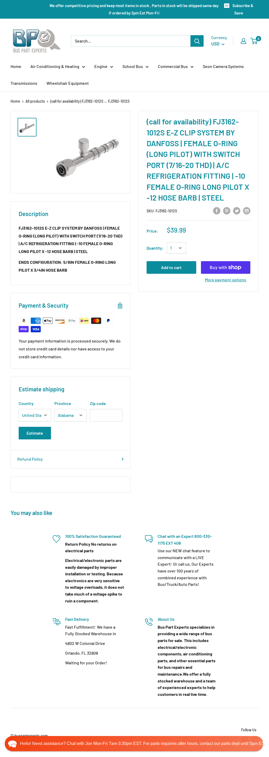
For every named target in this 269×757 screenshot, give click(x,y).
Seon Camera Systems (223, 66)
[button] (134, 743)
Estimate (35, 432)
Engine (100, 66)
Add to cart (171, 267)
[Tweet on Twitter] (236, 210)
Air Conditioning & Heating (54, 66)
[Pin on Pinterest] (226, 210)
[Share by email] (246, 210)
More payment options (225, 279)
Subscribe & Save (242, 9)
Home (16, 66)
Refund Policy (30, 458)
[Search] (197, 41)
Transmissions (24, 83)
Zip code (98, 403)
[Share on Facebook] (216, 210)
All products (35, 101)
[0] (254, 41)
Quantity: (155, 247)
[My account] (243, 41)
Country (26, 403)
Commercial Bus (173, 66)
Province (62, 403)
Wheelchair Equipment (67, 83)
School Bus (132, 66)
